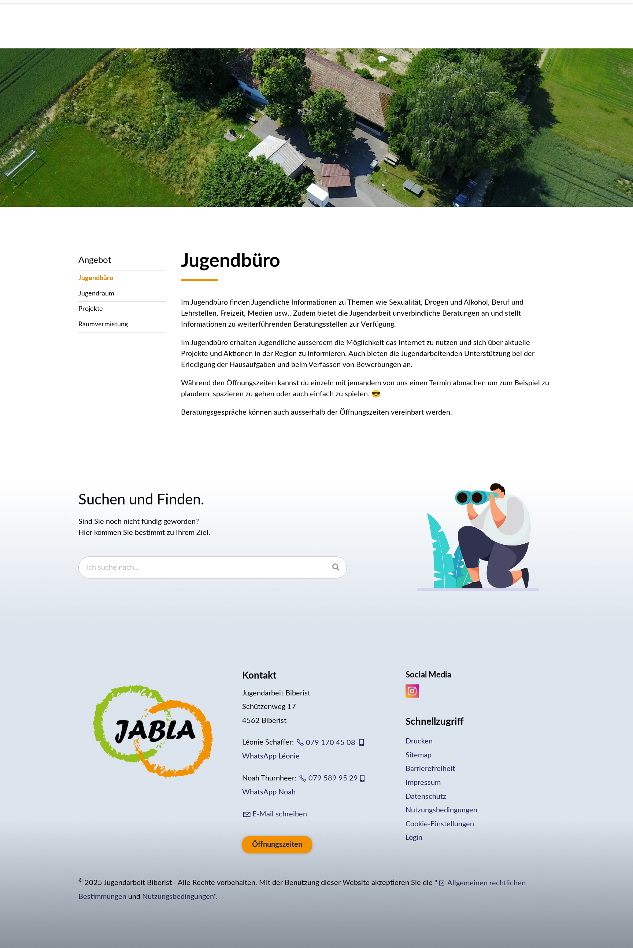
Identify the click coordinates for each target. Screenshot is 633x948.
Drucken (419, 741)
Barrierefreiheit (430, 768)
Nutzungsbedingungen (441, 810)
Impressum (423, 782)
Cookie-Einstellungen (440, 823)
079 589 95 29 (333, 778)
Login (414, 837)
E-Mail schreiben (279, 814)
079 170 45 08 (330, 742)
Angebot (94, 260)
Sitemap (419, 754)
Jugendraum (96, 293)
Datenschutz (426, 796)
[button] (412, 691)
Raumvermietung (103, 324)
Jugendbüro (95, 278)
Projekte (90, 309)
